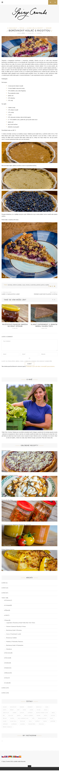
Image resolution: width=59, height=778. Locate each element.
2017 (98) (5, 597)
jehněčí (14, 712)
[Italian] (12, 756)
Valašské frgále (6, 450)
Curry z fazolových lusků (13, 634)
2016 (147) (5, 687)
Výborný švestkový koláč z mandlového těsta (44, 325)
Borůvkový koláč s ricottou (14, 630)
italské (38, 709)
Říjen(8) (7, 610)
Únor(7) (7, 677)
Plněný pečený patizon (8, 549)
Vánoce (45, 721)
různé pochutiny (42, 718)
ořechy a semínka (31, 284)
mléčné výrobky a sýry (19, 284)
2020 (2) (5, 582)
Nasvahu (23, 761)
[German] (10, 756)
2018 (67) (5, 592)
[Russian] (17, 756)
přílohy (5, 718)
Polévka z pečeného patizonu (14, 641)
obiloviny (10, 715)
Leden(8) (7, 682)
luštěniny (30, 712)
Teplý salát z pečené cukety (10, 475)
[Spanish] (20, 756)
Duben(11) (7, 667)
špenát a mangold (7, 726)
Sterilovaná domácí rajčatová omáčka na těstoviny (16, 524)
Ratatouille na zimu (7, 500)
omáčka (19, 715)
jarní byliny (6, 712)
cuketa (4, 709)
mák (4, 715)
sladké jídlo (13, 721)
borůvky (10, 284)
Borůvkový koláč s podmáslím (14, 645)
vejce (30, 721)
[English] (5, 756)
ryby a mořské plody (23, 718)
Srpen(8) (7, 620)
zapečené (52, 721)
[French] (8, 756)
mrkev (53, 712)
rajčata (12, 718)
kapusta (22, 712)
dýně (18, 709)
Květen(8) (7, 662)
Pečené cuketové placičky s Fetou (16, 626)
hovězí (31, 709)
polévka (53, 715)
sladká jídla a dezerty (35, 28)
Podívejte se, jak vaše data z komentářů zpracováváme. (40, 366)
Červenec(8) (8, 652)
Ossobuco (9, 649)
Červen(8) (7, 657)
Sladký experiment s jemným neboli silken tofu (15, 325)
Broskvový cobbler (11, 637)
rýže (33, 718)
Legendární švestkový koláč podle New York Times (20, 622)
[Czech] (3, 756)
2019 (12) (5, 587)
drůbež (12, 709)
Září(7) (6, 615)
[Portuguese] (15, 756)
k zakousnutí (12, 28)
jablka (45, 709)
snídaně (48, 28)
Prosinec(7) (8, 600)
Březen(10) (8, 672)
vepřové (37, 721)
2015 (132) (5, 692)
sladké (47, 284)
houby (24, 709)
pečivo (22, 28)
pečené (38, 284)
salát (51, 718)
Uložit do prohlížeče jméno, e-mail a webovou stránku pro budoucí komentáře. (27, 361)
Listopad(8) (8, 605)
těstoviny (22, 721)
